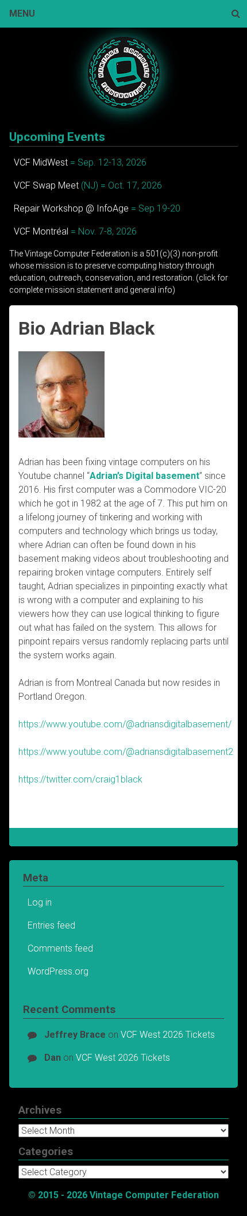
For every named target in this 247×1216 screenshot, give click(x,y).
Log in (40, 902)
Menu (22, 13)
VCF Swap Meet (46, 185)
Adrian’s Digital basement (144, 475)
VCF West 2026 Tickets (168, 1034)
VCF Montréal (41, 231)
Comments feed (60, 948)
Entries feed (51, 925)
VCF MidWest (41, 162)
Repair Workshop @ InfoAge (71, 208)
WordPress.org (58, 971)
